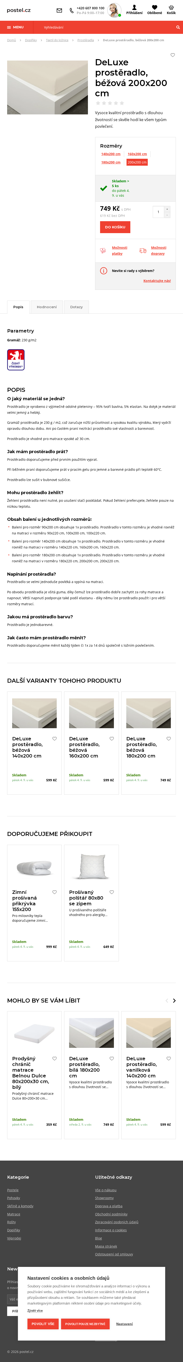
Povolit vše (43, 1324)
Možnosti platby (119, 250)
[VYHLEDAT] (178, 27)
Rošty (11, 1222)
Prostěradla (85, 40)
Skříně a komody (20, 1206)
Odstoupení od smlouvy (114, 1254)
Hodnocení (47, 307)
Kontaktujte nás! (157, 280)
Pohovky (13, 1198)
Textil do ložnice (57, 40)
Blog (98, 1238)
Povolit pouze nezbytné (85, 1324)
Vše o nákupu (106, 1190)
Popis (18, 307)
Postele (13, 1190)
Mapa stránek (106, 1246)
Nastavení (124, 1324)
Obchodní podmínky (111, 1214)
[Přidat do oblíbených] (53, 739)
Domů (11, 40)
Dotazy (76, 307)
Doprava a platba (108, 1206)
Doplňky (31, 40)
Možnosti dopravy (158, 250)
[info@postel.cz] (60, 10)
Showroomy (104, 1198)
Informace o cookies (111, 1230)
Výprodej (14, 1238)
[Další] (174, 1000)
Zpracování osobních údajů (116, 1222)
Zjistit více (35, 1310)
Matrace (13, 1214)
